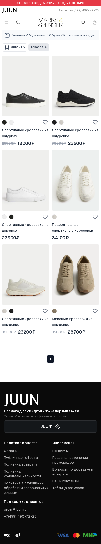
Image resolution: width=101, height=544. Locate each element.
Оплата (10, 451)
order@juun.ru (15, 509)
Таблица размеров (68, 488)
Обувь (54, 35)
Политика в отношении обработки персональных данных (26, 488)
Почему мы (61, 451)
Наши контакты (65, 481)
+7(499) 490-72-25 (84, 10)
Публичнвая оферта (21, 458)
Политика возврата (20, 464)
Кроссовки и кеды (79, 35)
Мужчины (37, 35)
